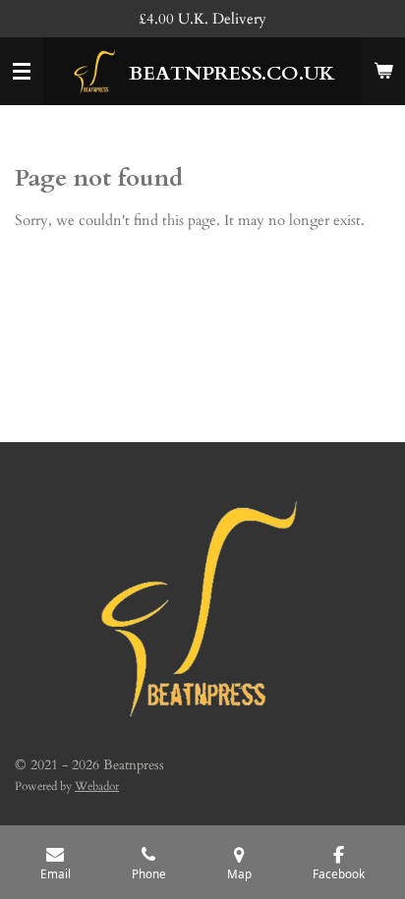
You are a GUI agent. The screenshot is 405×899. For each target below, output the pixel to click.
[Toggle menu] (21, 71)
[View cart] (383, 71)
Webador (97, 786)
